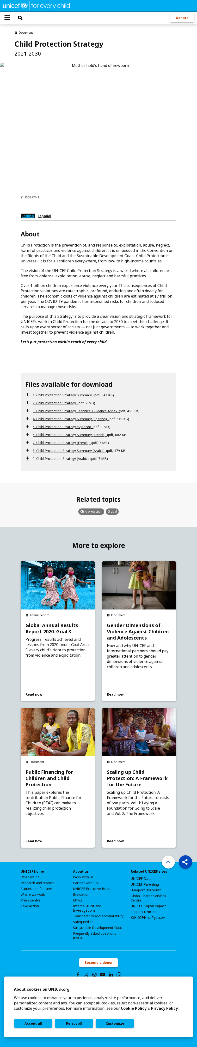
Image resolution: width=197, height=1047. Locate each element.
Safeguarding (83, 922)
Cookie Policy (134, 1008)
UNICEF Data (141, 878)
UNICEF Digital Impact (148, 906)
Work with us (83, 877)
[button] (185, 862)
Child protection (91, 511)
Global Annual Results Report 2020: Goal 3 (51, 628)
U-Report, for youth (146, 890)
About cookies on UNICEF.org (41, 989)
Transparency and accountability (98, 916)
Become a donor (99, 962)
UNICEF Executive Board (92, 889)
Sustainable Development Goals (98, 928)
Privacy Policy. (165, 1008)
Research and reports (37, 883)
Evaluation (81, 894)
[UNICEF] (36, 5)
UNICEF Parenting (145, 884)
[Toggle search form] (20, 18)
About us (81, 871)
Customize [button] (115, 1023)
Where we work (33, 894)
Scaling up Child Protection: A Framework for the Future (137, 778)
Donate (182, 17)
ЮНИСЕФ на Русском (148, 917)
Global (112, 511)
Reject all (74, 1023)
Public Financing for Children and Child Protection (49, 778)
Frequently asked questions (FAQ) (94, 935)
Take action (30, 906)
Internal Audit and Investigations (87, 908)
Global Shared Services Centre (148, 898)
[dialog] (98, 1007)
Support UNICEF (143, 912)
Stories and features (37, 889)
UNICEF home (32, 871)
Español (44, 216)
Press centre (30, 900)
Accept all (33, 1023)
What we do (30, 877)
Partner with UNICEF (89, 883)
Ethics (77, 900)
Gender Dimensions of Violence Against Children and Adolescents (138, 631)
